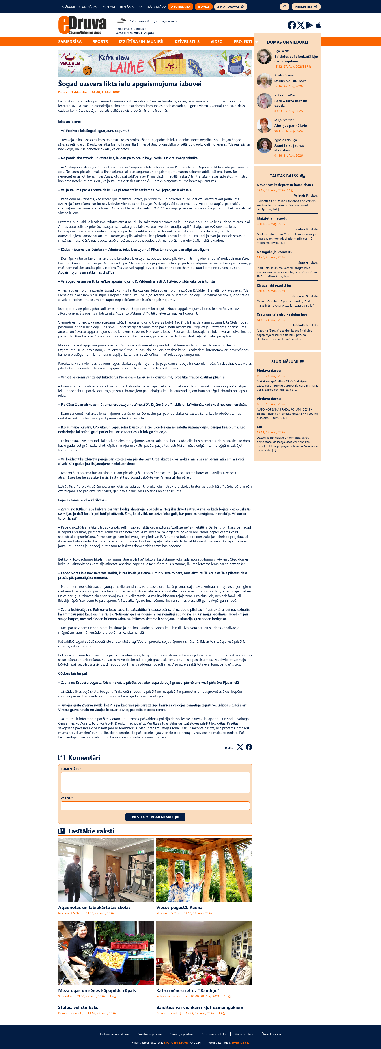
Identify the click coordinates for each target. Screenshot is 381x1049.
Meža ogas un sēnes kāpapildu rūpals (97, 990)
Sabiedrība (70, 41)
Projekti (243, 41)
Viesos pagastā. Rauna (179, 907)
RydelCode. (240, 1042)
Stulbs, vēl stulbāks (78, 1007)
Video (217, 41)
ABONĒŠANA (180, 6)
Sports (100, 41)
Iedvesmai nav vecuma (171, 996)
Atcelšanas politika (214, 1034)
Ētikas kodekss (271, 1034)
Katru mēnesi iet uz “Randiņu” (188, 990)
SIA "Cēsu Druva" (176, 1042)
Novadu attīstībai (69, 913)
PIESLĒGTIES (303, 6)
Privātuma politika (149, 1034)
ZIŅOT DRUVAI (228, 6)
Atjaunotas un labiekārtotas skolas (94, 907)
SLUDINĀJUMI (89, 7)
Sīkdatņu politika (181, 1034)
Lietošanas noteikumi (114, 1034)
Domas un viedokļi (70, 1013)
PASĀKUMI (67, 7)
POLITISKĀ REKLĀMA (152, 7)
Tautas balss (284, 175)
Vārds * (67, 798)
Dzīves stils (187, 41)
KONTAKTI (109, 7)
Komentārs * (71, 769)
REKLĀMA (127, 7)
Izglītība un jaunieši (141, 41)
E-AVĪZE (203, 6)
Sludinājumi (285, 361)
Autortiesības (244, 1034)
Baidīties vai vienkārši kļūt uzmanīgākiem (199, 1007)
